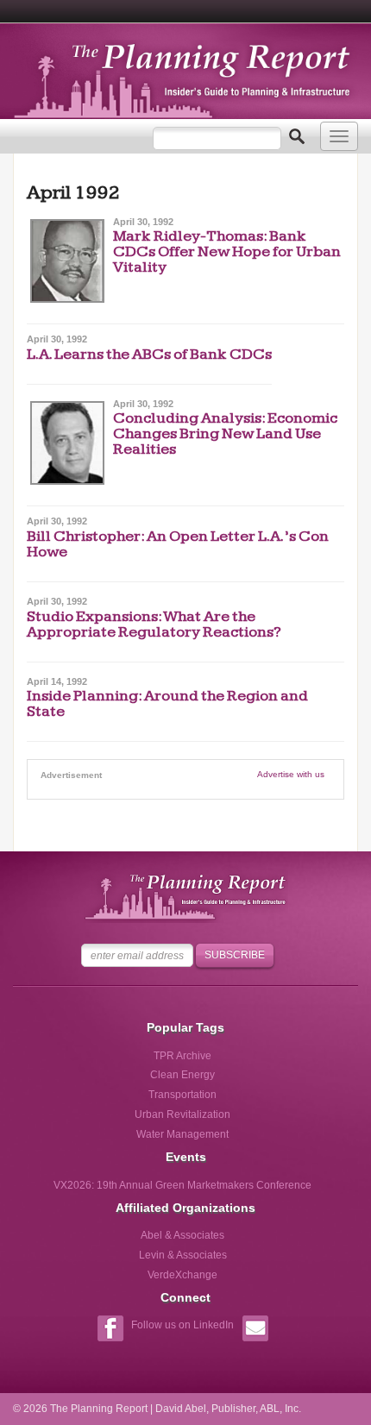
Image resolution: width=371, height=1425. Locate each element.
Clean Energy (182, 1075)
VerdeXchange (182, 1275)
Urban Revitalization (182, 1114)
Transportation (182, 1095)
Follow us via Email (255, 1330)
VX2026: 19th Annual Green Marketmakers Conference (182, 1185)
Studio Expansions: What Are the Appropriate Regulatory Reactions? (154, 624)
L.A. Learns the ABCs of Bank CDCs (149, 354)
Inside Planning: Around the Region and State (167, 703)
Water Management (182, 1134)
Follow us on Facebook (110, 1330)
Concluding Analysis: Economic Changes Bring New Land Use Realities (225, 433)
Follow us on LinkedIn (182, 1325)
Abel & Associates (182, 1235)
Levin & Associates (183, 1255)
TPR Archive (182, 1056)
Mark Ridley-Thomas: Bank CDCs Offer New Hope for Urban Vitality (227, 251)
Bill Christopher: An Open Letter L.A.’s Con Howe (178, 544)
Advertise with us (290, 774)
